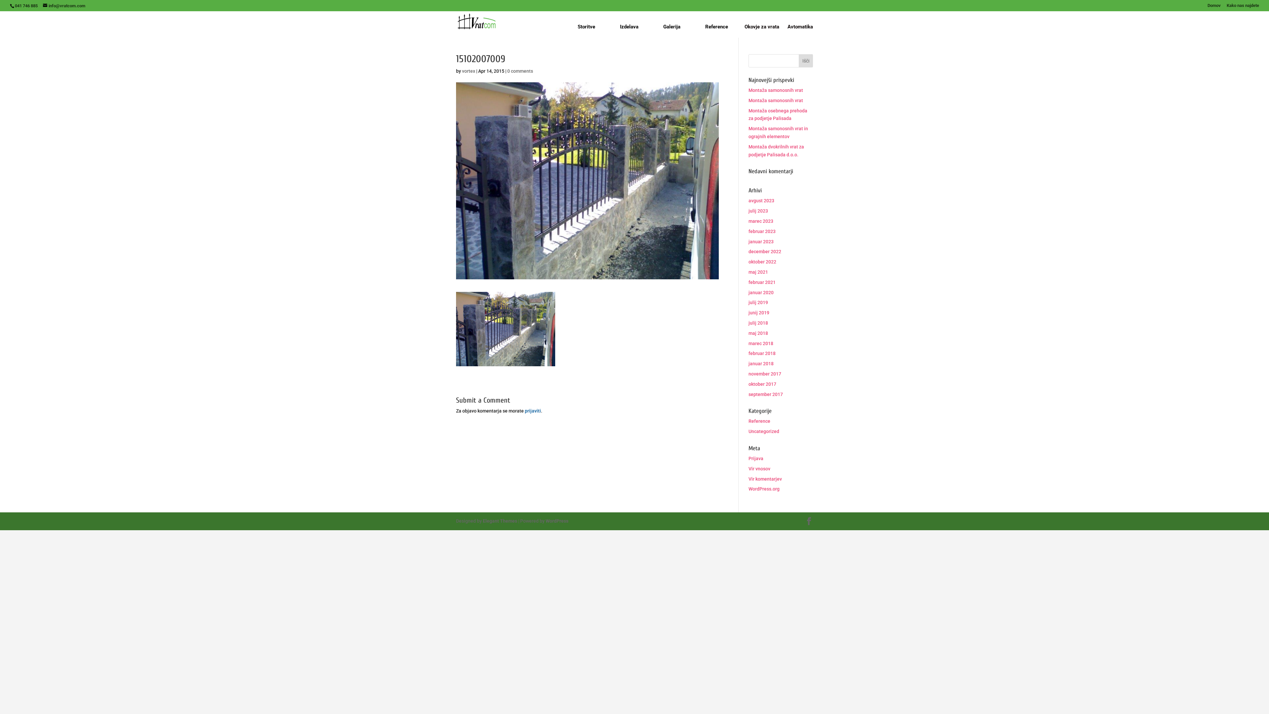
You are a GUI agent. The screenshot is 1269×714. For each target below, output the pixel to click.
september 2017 (766, 394)
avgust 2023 (761, 200)
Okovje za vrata (762, 27)
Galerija (671, 27)
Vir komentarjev (765, 479)
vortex (468, 71)
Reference (716, 27)
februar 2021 (762, 282)
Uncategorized (764, 431)
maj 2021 (758, 272)
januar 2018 (761, 363)
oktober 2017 (762, 384)
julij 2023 (758, 211)
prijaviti (533, 411)
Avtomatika (800, 27)
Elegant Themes (500, 521)
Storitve (586, 27)
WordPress (557, 521)
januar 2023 (761, 241)
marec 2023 (761, 221)
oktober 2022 (762, 261)
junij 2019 (759, 312)
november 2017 (765, 374)
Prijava (756, 458)
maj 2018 (758, 333)
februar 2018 (762, 353)
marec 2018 (761, 343)
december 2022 (765, 251)
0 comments (520, 71)
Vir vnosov (759, 468)
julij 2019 (758, 302)
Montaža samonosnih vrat (776, 90)
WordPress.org (764, 489)
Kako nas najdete (1243, 5)
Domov (1214, 5)
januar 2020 (761, 292)
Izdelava (629, 27)
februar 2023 (762, 231)
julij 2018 (758, 323)
